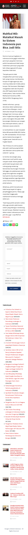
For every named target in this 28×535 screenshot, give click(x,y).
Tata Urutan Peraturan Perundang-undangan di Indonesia (13, 321)
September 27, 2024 (17, 457)
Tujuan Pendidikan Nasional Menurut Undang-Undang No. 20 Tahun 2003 (14, 328)
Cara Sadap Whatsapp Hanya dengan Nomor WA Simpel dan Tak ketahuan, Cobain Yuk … (15, 335)
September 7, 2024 (16, 499)
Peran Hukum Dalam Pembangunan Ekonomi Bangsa (13, 436)
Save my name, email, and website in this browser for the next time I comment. (13, 281)
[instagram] (18, 1)
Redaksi (14, 460)
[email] (11, 1)
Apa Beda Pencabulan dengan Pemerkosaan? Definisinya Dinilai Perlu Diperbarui (14, 395)
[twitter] (15, 1)
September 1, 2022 (9, 51)
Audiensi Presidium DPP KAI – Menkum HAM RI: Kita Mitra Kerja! (17, 495)
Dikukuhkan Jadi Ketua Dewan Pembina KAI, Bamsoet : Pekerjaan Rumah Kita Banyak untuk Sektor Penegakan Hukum (17, 452)
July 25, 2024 (15, 516)
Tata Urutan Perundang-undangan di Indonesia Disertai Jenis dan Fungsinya (15, 412)
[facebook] (13, 1)
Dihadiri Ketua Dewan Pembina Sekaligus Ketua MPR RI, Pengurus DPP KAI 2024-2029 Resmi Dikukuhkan (17, 481)
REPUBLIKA (6, 217)
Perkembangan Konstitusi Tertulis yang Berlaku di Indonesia (13, 388)
